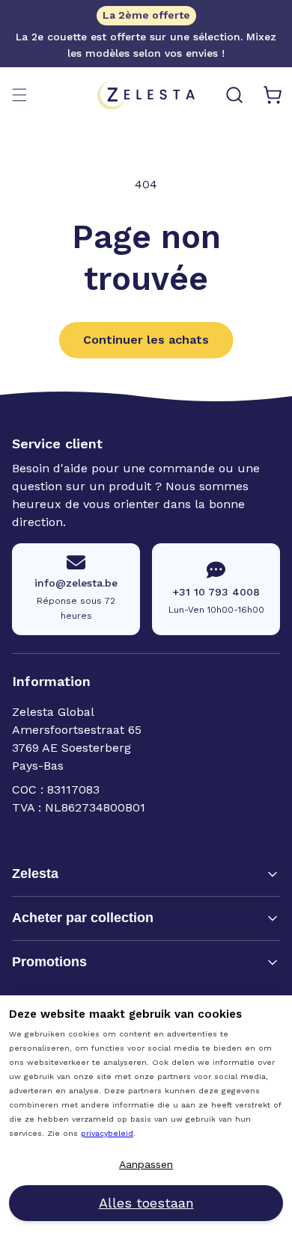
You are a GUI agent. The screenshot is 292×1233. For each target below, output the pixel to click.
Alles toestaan (146, 1203)
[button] (19, 94)
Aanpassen (146, 1164)
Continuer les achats (146, 340)
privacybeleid (107, 1133)
